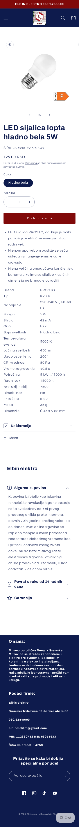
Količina (9, 193)
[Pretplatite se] (65, 776)
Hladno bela (18, 182)
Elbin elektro (33, 814)
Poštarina (31, 163)
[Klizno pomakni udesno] (49, 115)
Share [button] (13, 438)
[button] (6, 18)
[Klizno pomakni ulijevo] (29, 115)
